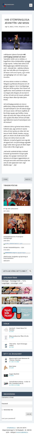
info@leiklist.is (11, 428)
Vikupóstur (22, 27)
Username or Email (7, 397)
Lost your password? (8, 418)
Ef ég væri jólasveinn (11, 209)
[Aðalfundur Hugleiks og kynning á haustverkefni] (17, 253)
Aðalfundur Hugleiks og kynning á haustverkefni (16, 257)
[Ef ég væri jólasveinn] (17, 197)
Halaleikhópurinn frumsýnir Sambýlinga (13, 237)
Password (5, 403)
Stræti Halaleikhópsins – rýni (14, 247)
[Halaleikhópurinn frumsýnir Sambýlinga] (17, 224)
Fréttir (16, 27)
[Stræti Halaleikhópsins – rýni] (17, 244)
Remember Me (8, 410)
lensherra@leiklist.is (22, 432)
